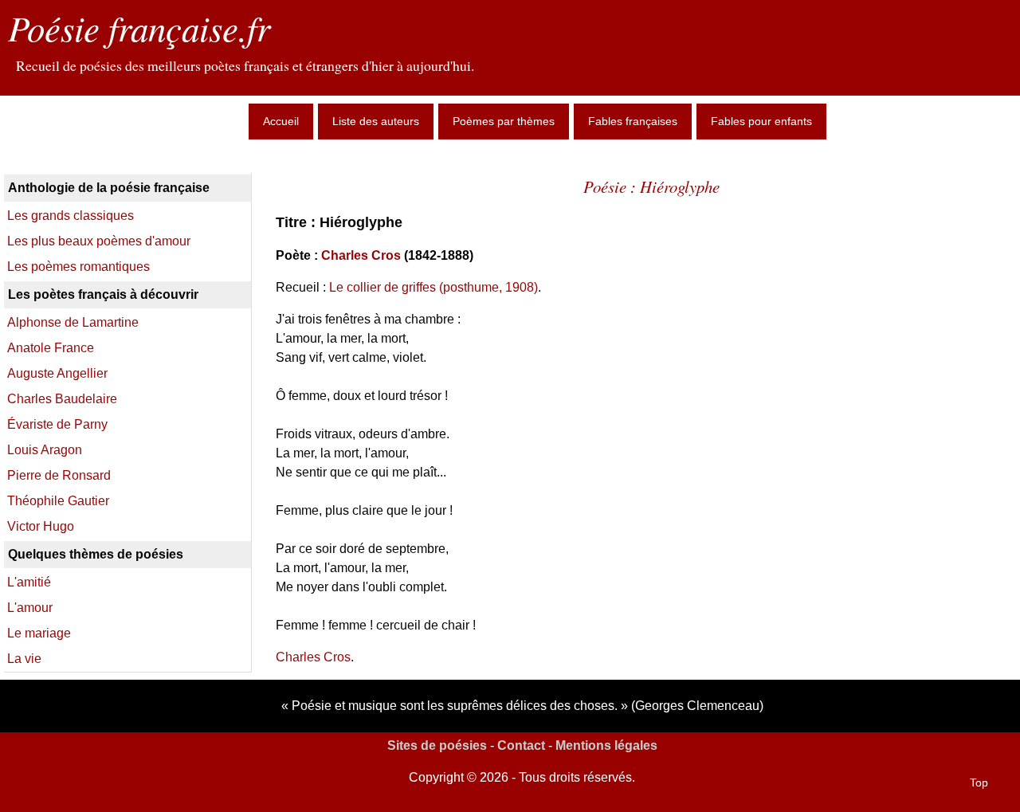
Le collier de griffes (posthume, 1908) (433, 287)
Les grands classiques (70, 215)
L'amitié (29, 582)
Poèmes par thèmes (504, 121)
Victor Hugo (40, 526)
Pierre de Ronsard (59, 475)
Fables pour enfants (761, 121)
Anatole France (50, 348)
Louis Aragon (44, 450)
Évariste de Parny (57, 424)
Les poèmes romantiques (78, 266)
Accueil (281, 121)
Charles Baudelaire (62, 399)
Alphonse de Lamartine (73, 322)
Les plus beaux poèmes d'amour (98, 241)
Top (979, 782)
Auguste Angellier (57, 373)
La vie (24, 658)
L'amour (30, 607)
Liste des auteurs (375, 121)
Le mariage (39, 633)
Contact (521, 745)
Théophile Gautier (58, 501)
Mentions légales (606, 745)
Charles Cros (361, 255)
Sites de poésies (437, 745)
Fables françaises (632, 121)
